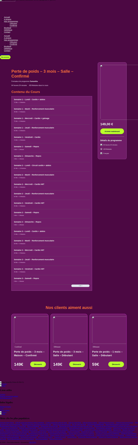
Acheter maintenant (112, 131)
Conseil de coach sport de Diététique (107, 433)
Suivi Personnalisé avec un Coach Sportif (20, 439)
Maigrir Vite (117, 430)
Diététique (8, 30)
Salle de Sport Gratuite (90, 422)
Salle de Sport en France (106, 422)
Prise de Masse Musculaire (27, 428)
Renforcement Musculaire (95, 424)
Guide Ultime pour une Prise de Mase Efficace (52, 428)
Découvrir (38, 364)
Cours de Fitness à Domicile (85, 435)
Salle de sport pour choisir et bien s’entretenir (29, 422)
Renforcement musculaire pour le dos (117, 424)
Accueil (7, 17)
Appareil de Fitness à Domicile (108, 437)
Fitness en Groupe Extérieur (57, 432)
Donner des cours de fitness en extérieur (81, 433)
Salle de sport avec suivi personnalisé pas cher (36, 424)
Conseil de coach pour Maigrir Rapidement (98, 430)
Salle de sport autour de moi (61, 424)
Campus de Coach (60, 437)
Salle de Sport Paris (74, 422)
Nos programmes (11, 21)
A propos (7, 19)
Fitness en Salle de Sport (38, 432)
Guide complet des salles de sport (56, 422)
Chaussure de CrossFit (45, 437)
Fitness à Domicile (101, 432)
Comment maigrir (130, 435)
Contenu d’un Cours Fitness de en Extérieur (110, 435)
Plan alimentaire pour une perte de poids (82, 428)
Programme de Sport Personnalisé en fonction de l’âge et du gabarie (115, 426)
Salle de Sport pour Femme (124, 422)
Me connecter (5, 57)
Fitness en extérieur (73, 432)
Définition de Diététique (128, 433)
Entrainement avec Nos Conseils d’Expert (13, 433)
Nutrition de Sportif (76, 430)
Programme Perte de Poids (49, 426)
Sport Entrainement (41, 439)
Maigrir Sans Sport (129, 430)
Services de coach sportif (28, 437)
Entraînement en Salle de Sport (38, 433)
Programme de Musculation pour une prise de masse (75, 426)
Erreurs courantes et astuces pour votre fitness (14, 432)
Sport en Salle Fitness (7, 422)
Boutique (7, 28)
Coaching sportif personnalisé (9, 437)
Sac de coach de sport (79, 424)
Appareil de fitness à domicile (87, 437)
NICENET (32, 442)
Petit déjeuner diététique (103, 428)
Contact (7, 32)
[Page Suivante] (88, 285)
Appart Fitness (71, 437)
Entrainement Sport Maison (58, 433)
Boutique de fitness (87, 432)
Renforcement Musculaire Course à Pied (13, 426)
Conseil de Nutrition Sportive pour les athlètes (53, 430)
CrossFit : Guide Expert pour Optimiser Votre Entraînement (19, 435)
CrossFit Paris (44, 435)
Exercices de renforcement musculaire (121, 432)
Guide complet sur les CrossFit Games (62, 435)
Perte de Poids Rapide (12, 430)
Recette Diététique (33, 426)
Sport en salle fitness (55, 439)
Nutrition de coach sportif (9, 428)
